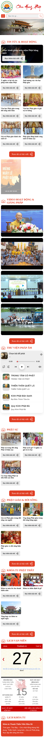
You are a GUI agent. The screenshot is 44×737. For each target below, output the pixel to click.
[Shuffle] (8, 367)
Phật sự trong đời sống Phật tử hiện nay (9, 449)
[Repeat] (4, 367)
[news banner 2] (11, 176)
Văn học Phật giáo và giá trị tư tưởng (32, 109)
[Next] (28, 367)
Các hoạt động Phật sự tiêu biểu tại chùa (9, 477)
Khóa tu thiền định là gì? (32, 588)
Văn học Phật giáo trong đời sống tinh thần (10, 109)
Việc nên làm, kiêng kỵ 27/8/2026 (33, 709)
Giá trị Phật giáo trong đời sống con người (11, 519)
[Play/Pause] (22, 367)
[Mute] (40, 367)
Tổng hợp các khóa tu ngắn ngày (9, 617)
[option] (22, 27)
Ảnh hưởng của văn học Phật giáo (32, 81)
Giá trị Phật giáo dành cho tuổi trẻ (11, 138)
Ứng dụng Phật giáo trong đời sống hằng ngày (33, 519)
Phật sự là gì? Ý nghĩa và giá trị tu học (32, 449)
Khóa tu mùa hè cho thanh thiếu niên (11, 589)
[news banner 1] (33, 176)
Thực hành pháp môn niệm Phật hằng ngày (20, 51)
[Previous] (15, 367)
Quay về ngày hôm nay (7, 709)
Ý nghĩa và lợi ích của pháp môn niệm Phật (9, 81)
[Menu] (3, 16)
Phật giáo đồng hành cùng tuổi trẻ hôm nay (33, 138)
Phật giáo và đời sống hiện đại (11, 547)
